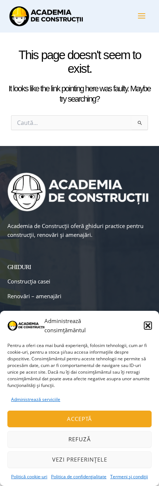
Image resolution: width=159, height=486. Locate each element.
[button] (148, 325)
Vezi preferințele (79, 459)
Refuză (79, 439)
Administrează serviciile (35, 399)
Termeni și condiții (129, 476)
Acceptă (79, 418)
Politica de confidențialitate (78, 476)
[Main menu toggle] (141, 15)
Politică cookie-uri (29, 476)
